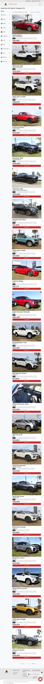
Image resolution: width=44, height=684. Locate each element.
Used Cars (15, 672)
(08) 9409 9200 (36, 1)
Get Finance (26, 42)
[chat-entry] (40, 679)
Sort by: (32, 12)
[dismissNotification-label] (41, 672)
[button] (40, 4)
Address (29, 1)
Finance (15, 673)
